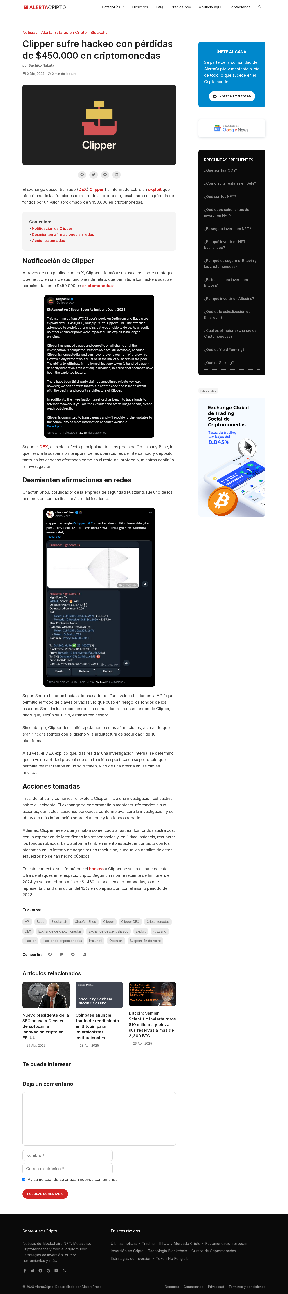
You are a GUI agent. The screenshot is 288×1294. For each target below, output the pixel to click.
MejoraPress (91, 1287)
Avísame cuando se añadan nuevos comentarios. (73, 1179)
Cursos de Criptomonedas (213, 1251)
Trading (148, 1243)
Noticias (29, 32)
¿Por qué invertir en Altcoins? (229, 298)
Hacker (30, 941)
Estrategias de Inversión (131, 1258)
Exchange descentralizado (108, 931)
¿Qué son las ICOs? (220, 170)
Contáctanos (239, 7)
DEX (83, 189)
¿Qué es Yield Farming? (224, 349)
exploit (155, 189)
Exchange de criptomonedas (59, 931)
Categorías (111, 7)
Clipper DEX (130, 922)
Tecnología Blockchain (167, 1251)
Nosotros (140, 7)
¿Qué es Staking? (219, 362)
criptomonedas (97, 285)
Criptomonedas (158, 922)
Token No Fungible (172, 1258)
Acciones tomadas (48, 240)
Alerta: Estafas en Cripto (64, 32)
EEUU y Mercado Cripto (179, 1243)
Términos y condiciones (247, 1287)
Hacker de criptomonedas (62, 941)
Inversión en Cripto (127, 1251)
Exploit (141, 931)
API (27, 922)
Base (40, 922)
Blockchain (101, 32)
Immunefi (95, 941)
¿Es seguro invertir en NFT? (227, 228)
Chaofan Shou (85, 922)
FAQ (159, 7)
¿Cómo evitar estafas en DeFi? (230, 183)
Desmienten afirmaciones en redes (63, 234)
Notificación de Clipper (52, 228)
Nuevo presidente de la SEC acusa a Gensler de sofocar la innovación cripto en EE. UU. (45, 1026)
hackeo (96, 868)
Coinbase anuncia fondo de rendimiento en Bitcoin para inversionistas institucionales (97, 1026)
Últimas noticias (124, 1243)
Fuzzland (159, 931)
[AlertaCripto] (44, 7)
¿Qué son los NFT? (220, 196)
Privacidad (216, 1287)
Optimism (116, 941)
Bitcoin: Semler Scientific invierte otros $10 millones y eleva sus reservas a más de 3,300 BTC (152, 1024)
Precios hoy (181, 7)
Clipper (97, 189)
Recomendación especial (226, 1243)
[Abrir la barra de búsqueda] (260, 7)
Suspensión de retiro (145, 941)
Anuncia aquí (210, 7)
